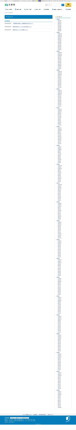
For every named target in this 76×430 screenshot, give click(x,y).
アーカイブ (10, 12)
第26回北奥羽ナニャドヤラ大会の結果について (22, 26)
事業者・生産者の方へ (58, 9)
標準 (36, 0)
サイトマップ (20, 417)
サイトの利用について (27, 414)
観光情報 (47, 9)
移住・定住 (38, 9)
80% (62, 0)
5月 (58, 25)
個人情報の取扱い (42, 414)
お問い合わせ (26, 417)
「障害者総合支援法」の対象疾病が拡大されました (23, 23)
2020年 (58, 126)
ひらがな (21, 0)
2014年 (58, 239)
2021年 (58, 107)
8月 (58, 20)
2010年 (58, 314)
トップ (6, 12)
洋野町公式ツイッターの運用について (20, 29)
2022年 (58, 88)
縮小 (51, 0)
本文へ (6, 0)
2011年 (58, 296)
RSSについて (50, 414)
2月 (58, 29)
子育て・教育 (28, 9)
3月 (58, 27)
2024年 (58, 51)
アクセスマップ (13, 417)
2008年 (58, 352)
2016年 (58, 201)
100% (60, 0)
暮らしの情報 (9, 9)
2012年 (58, 277)
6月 (58, 23)
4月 (58, 26)
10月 (59, 36)
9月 (58, 38)
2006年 (58, 390)
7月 (58, 22)
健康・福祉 (19, 9)
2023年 (58, 70)
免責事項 (35, 414)
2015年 (58, 220)
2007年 (58, 371)
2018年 (58, 164)
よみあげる (29, 0)
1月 (58, 30)
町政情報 (69, 9)
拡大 (47, 0)
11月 (59, 35)
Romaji (24, 0)
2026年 (58, 19)
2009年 (58, 333)
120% (57, 0)
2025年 (58, 32)
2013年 (58, 258)
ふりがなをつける (16, 0)
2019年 (58, 145)
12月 (59, 33)
